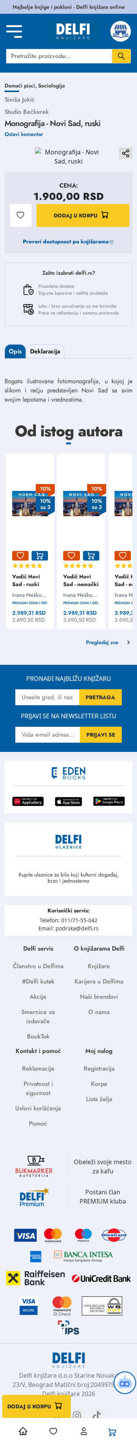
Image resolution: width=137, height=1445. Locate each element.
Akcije (38, 996)
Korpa (99, 1083)
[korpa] (40, 556)
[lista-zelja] (20, 556)
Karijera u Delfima (99, 981)
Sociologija (51, 85)
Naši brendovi (99, 996)
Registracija (99, 1068)
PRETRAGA (100, 697)
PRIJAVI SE (100, 735)
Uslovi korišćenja (38, 1108)
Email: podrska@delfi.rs (68, 928)
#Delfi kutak (38, 981)
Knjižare (99, 966)
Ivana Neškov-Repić (28, 595)
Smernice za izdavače (38, 1016)
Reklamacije (38, 1068)
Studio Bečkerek (27, 111)
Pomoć (38, 1123)
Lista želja (99, 1099)
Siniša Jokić (20, 99)
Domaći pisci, (21, 85)
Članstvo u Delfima (38, 966)
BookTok (38, 1036)
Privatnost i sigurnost (38, 1088)
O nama (99, 1012)
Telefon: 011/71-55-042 (68, 920)
